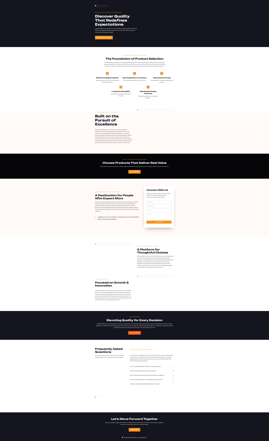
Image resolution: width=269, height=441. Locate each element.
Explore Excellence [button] (104, 37)
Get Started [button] (134, 171)
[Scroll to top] (266, 438)
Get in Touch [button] (134, 333)
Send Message (159, 222)
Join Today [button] (134, 429)
